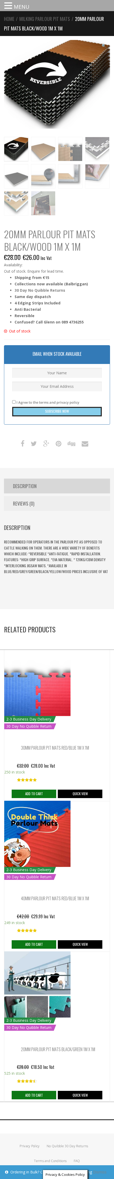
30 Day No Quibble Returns (40, 290)
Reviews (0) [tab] (23, 503)
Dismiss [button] (100, 1171)
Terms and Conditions (50, 1161)
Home (9, 18)
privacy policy (67, 402)
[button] (9, 6)
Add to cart (34, 793)
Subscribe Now (57, 411)
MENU (21, 6)
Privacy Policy (30, 1146)
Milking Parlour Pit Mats (44, 18)
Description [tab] (25, 486)
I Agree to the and (47, 402)
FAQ (77, 1161)
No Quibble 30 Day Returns (67, 1146)
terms (44, 402)
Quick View (80, 793)
